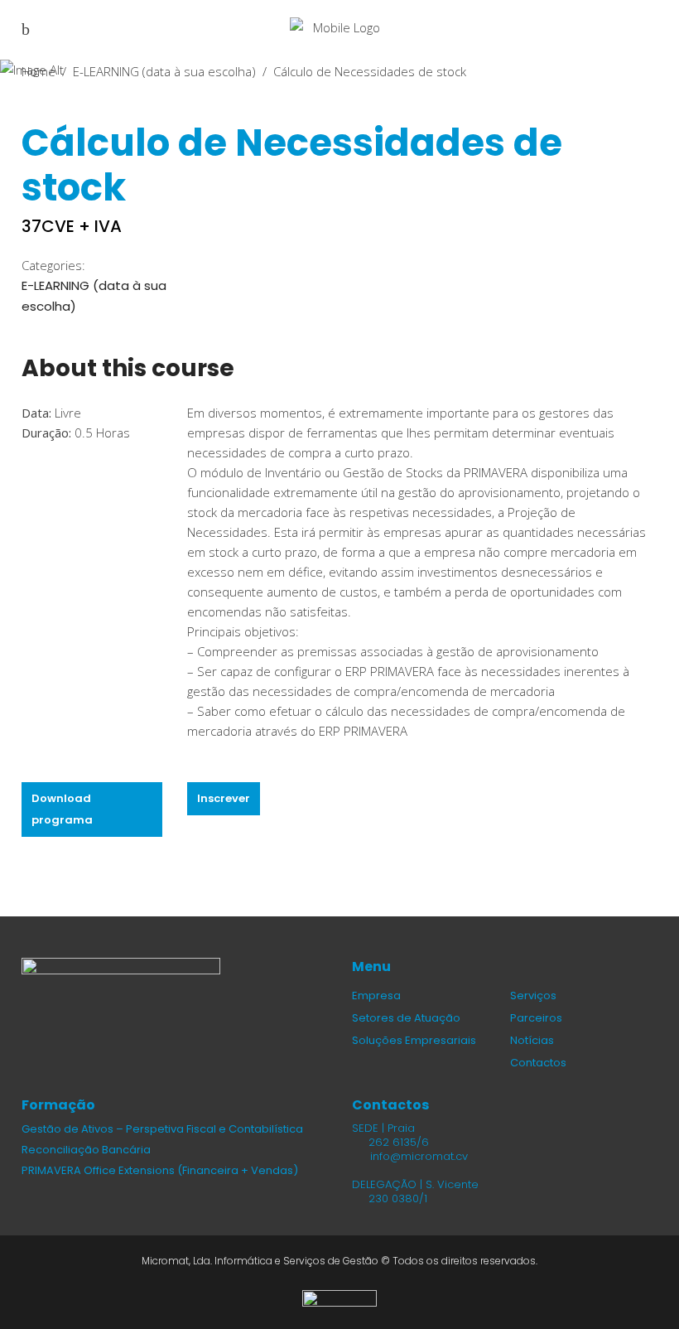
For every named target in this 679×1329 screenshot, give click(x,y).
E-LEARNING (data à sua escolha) (164, 70)
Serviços (533, 995)
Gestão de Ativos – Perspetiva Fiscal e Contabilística (162, 1129)
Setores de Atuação (406, 1018)
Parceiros (536, 1018)
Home (38, 70)
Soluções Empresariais (414, 1040)
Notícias (532, 1040)
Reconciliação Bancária (86, 1149)
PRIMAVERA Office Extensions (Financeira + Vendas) (160, 1170)
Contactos (538, 1062)
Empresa (376, 995)
